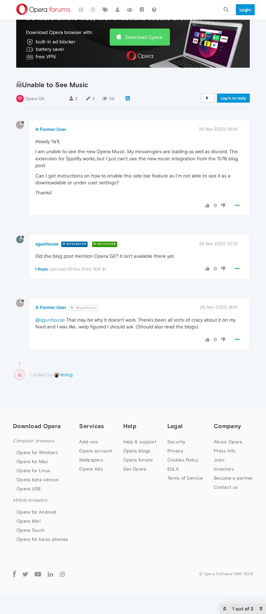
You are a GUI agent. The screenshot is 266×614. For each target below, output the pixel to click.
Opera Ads (91, 469)
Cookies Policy (183, 459)
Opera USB (29, 488)
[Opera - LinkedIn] (50, 574)
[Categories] (81, 9)
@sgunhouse (85, 307)
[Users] (118, 9)
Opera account (95, 450)
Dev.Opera (135, 469)
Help (129, 426)
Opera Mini (29, 521)
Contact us (226, 487)
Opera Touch (30, 530)
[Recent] (93, 9)
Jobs (219, 459)
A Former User (50, 129)
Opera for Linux (33, 470)
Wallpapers (91, 459)
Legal (175, 426)
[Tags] (105, 9)
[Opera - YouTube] (37, 574)
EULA (173, 469)
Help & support (139, 441)
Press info (224, 450)
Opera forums (138, 459)
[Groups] (130, 9)
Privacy (175, 450)
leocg (66, 374)
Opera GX (34, 98)
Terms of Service (185, 478)
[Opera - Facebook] (14, 574)
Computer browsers (33, 441)
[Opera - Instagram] (62, 574)
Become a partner (233, 478)
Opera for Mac (32, 461)
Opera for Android (36, 512)
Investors (224, 469)
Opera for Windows (37, 452)
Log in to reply (233, 98)
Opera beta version (38, 479)
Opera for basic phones (42, 539)
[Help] (154, 9)
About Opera (228, 441)
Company (227, 426)
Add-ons (88, 441)
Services (91, 426)
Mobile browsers (30, 500)
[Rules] (142, 9)
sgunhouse (46, 243)
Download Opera (143, 37)
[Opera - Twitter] (25, 574)
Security (176, 441)
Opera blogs (136, 450)
